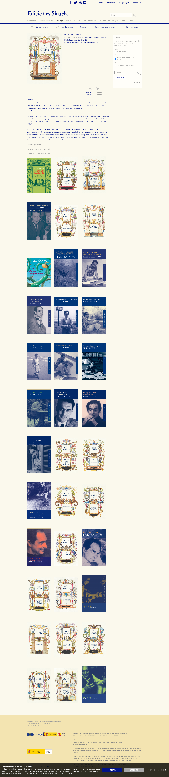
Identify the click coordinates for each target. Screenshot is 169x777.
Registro (83, 27)
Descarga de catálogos (109, 21)
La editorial (136, 3)
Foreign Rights (123, 3)
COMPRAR (98, 92)
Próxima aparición (46, 21)
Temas (68, 21)
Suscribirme (120, 77)
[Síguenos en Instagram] (85, 4)
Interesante (136, 82)
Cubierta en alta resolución (39, 149)
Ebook (123, 21)
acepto (112, 770)
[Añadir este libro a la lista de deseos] (90, 89)
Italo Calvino (70, 38)
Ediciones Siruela (48, 13)
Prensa (100, 3)
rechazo (134, 770)
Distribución (110, 3)
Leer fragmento (34, 145)
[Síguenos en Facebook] (71, 4)
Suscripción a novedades (105, 27)
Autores (77, 21)
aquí (94, 771)
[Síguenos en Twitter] (75, 4)
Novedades (31, 21)
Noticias (132, 21)
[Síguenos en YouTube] (80, 4)
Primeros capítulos (90, 21)
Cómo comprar (132, 27)
